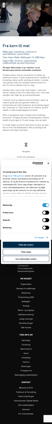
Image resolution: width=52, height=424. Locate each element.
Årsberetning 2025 (26, 297)
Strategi (26, 305)
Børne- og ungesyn (26, 310)
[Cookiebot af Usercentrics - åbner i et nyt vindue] (32, 163)
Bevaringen (26, 366)
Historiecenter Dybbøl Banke (26, 400)
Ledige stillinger (26, 318)
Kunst (26, 353)
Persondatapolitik (25, 268)
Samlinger (26, 340)
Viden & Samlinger (26, 396)
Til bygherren (26, 370)
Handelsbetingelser (26, 271)
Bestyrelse (26, 292)
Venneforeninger (26, 322)
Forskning (26, 344)
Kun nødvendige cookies (26, 259)
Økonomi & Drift (26, 387)
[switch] (45, 213)
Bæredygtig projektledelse (26, 374)
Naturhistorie (26, 348)
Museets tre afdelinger (26, 288)
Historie (26, 361)
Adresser (26, 409)
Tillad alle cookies (26, 245)
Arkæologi (26, 357)
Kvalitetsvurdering (26, 314)
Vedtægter (26, 301)
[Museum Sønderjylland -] (8, 5)
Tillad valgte (26, 252)
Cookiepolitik (23, 265)
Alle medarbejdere (26, 404)
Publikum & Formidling (26, 391)
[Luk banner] (48, 163)
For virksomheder (26, 413)
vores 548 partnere (16, 176)
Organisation (26, 284)
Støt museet (26, 327)
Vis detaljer (39, 237)
